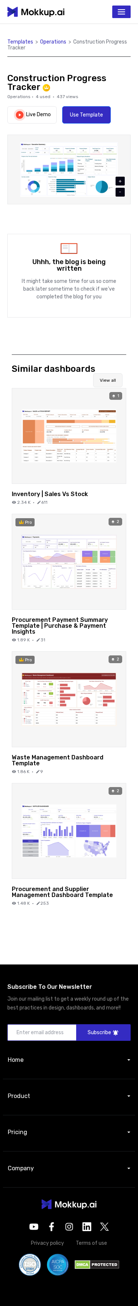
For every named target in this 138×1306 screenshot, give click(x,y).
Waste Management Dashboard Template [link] (57, 760)
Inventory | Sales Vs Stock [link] (50, 494)
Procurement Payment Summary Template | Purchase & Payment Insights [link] (60, 625)
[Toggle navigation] (121, 12)
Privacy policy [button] (47, 1243)
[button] (69, 1204)
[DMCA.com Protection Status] (97, 1264)
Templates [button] (20, 42)
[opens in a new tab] (33, 1226)
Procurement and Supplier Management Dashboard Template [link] (62, 892)
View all (108, 380)
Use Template (86, 115)
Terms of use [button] (91, 1243)
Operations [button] (53, 42)
